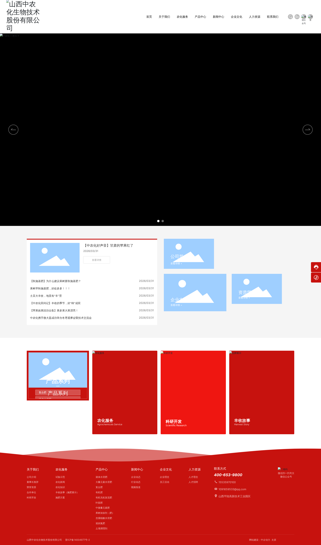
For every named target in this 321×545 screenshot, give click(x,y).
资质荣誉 (247, 292)
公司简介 (179, 256)
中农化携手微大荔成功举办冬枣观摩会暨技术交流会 (61, 317)
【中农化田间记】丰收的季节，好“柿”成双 (55, 303)
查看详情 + (176, 263)
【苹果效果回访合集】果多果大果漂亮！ (54, 310)
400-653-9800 (228, 475)
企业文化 (179, 299)
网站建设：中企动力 (259, 539)
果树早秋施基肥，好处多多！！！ (50, 288)
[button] (158, 221)
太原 (274, 539)
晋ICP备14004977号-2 (77, 539)
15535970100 (227, 482)
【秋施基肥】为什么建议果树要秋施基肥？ (55, 281)
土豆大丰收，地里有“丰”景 (46, 295)
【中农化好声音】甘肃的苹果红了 (108, 245)
